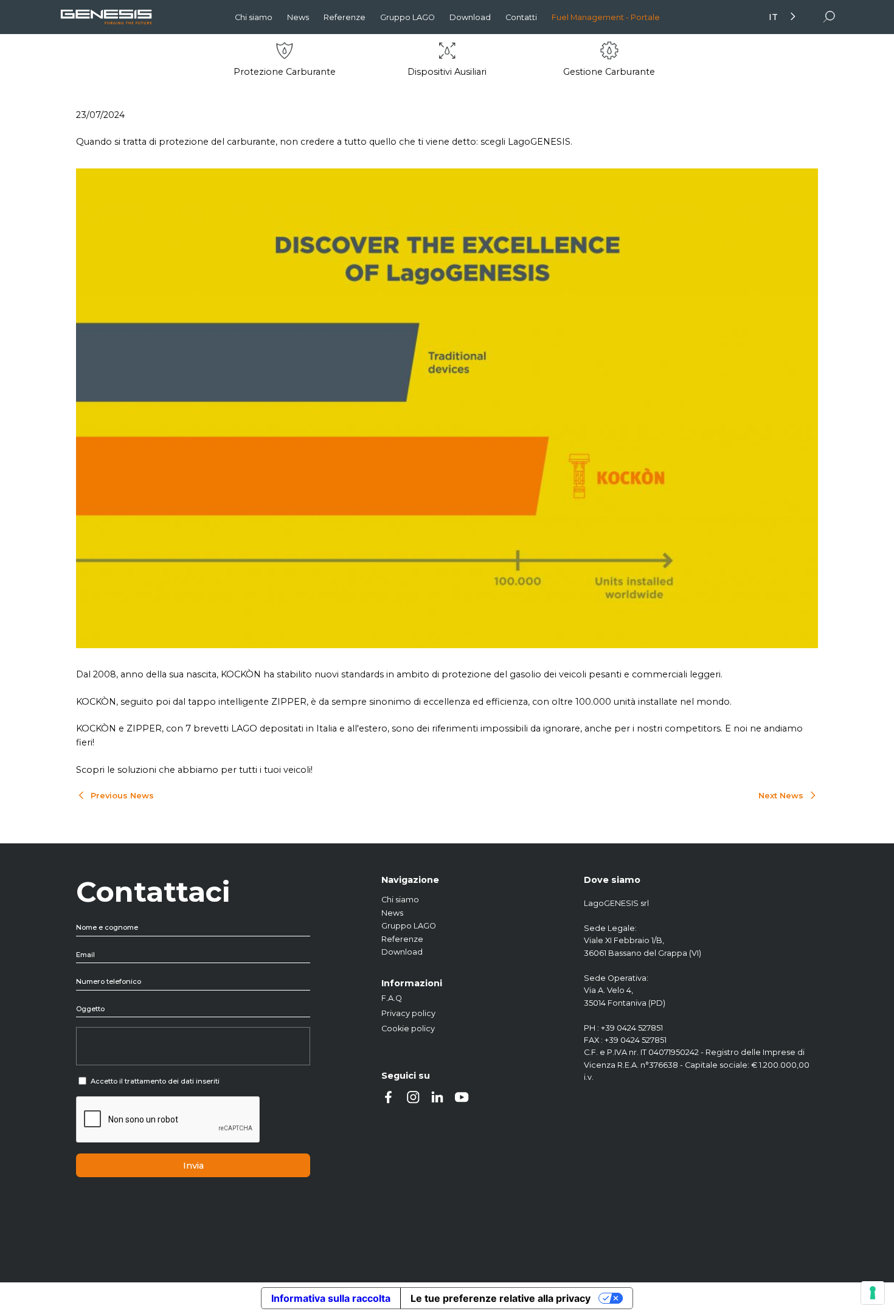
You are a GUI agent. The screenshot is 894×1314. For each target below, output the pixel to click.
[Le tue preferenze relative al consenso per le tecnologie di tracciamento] (872, 1292)
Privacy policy (408, 1013)
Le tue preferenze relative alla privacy (501, 1298)
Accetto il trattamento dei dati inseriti (155, 1081)
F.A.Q (391, 998)
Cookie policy (408, 1028)
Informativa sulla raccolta (330, 1298)
